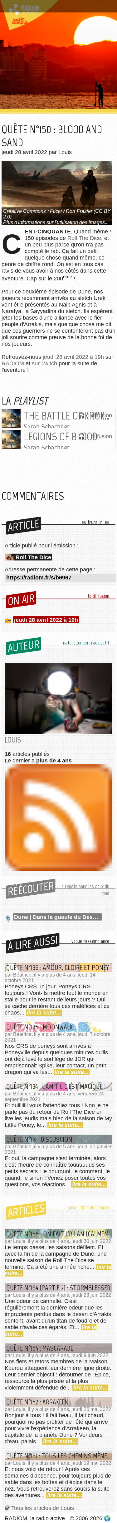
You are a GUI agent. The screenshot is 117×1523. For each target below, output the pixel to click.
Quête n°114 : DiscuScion (39, 1139)
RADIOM (13, 363)
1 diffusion (99, 415)
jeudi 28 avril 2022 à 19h (73, 357)
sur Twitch (44, 363)
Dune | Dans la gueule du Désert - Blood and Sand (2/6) (58, 917)
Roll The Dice (84, 238)
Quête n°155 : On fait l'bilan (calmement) (59, 1234)
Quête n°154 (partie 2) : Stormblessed (58, 1287)
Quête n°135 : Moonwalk (39, 1027)
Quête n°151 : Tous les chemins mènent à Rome (59, 1455)
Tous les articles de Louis (42, 1508)
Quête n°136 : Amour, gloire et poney (57, 967)
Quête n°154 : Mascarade (39, 1348)
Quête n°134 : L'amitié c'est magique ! (56, 1086)
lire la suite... (44, 1013)
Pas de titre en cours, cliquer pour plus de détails (57, 7)
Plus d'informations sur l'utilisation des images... (56, 222)
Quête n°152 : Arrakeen (37, 1402)
